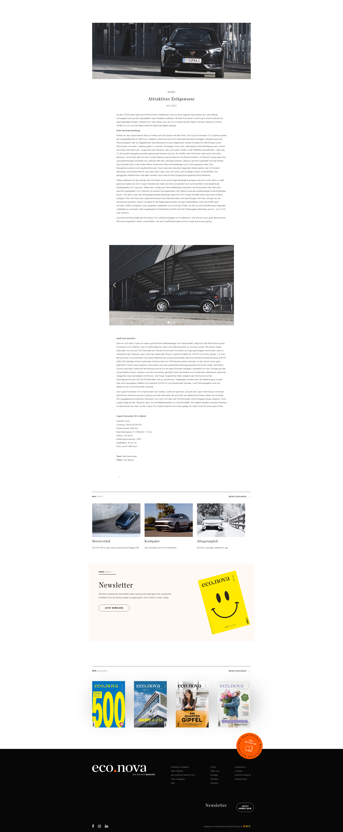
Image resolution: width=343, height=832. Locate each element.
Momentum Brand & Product (229, 826)
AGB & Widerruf (243, 774)
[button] (114, 285)
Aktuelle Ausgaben (180, 766)
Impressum (240, 766)
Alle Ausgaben (178, 778)
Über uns (214, 770)
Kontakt (214, 774)
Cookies (239, 770)
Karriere (214, 782)
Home (213, 766)
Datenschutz (241, 778)
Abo (173, 782)
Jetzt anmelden (245, 807)
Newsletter (216, 805)
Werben (214, 778)
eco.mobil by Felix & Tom (183, 774)
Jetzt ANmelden (114, 608)
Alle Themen (177, 770)
